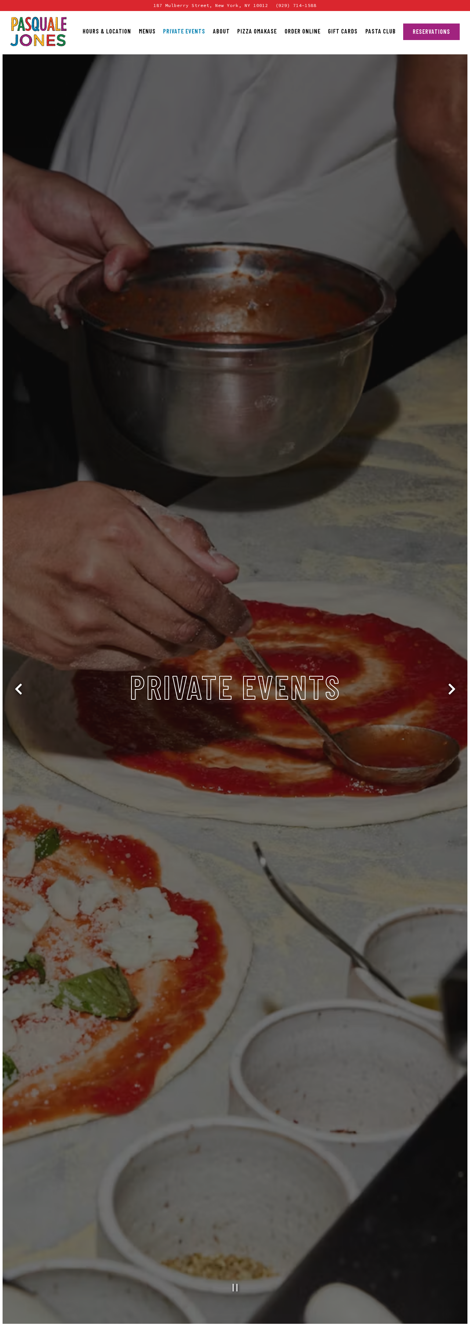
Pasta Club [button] (380, 31)
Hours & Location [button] (107, 31)
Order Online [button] (303, 31)
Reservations (431, 31)
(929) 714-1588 (296, 5)
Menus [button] (147, 31)
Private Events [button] (184, 31)
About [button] (221, 31)
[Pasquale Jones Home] (38, 31)
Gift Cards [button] (343, 31)
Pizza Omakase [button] (257, 31)
